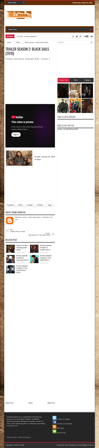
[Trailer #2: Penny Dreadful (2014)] (87, 97)
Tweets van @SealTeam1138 (67, 129)
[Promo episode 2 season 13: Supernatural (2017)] (87, 112)
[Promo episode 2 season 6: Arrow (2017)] (63, 97)
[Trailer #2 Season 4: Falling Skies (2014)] (63, 112)
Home (9, 42)
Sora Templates (70, 445)
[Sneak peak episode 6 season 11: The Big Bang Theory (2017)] (75, 97)
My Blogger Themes (86, 445)
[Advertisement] (30, 79)
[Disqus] (30, 306)
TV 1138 (21, 445)
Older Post (51, 403)
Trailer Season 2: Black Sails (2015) (27, 51)
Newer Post (9, 403)
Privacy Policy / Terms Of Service (19, 437)
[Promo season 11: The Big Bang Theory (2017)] (75, 112)
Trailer (18, 42)
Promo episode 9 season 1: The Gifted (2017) (40, 36)
